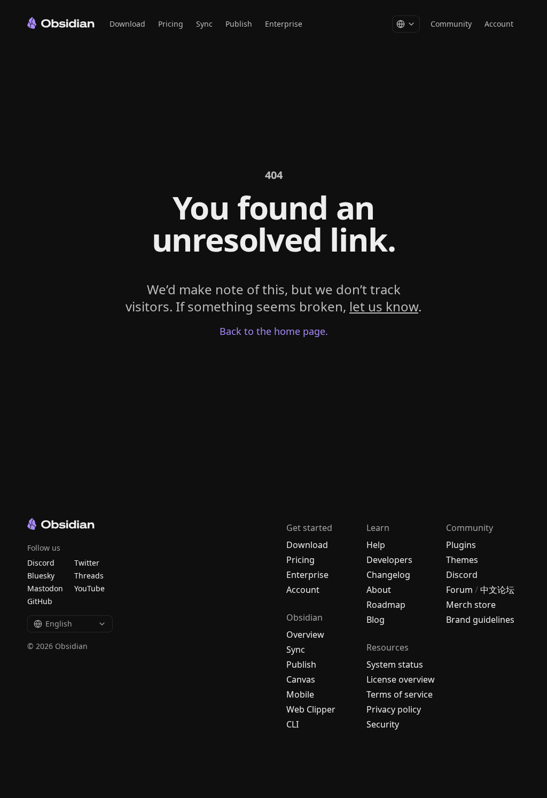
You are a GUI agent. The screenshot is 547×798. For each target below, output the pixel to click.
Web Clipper (310, 709)
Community (451, 24)
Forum (459, 590)
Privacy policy (393, 709)
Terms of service (399, 694)
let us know (383, 306)
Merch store (471, 605)
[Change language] (406, 24)
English (58, 624)
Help (375, 545)
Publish (238, 24)
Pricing (170, 24)
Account (499, 24)
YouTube (89, 588)
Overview (305, 634)
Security (382, 724)
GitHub (39, 601)
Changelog (388, 575)
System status (394, 664)
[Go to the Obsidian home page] (61, 23)
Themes (462, 560)
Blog (375, 619)
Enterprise (283, 24)
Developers (389, 560)
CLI (292, 724)
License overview (400, 679)
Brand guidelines (480, 619)
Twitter (86, 563)
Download (127, 24)
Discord (462, 575)
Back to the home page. (274, 331)
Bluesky (40, 575)
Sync (204, 24)
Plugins (461, 545)
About (378, 590)
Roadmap (385, 605)
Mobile (300, 694)
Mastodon (45, 588)
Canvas (300, 679)
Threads (89, 575)
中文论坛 (497, 590)
